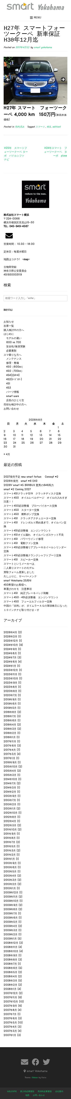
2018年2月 (10, 733)
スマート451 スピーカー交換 (21, 559)
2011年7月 (9, 842)
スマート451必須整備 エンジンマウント (27, 530)
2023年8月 (10, 686)
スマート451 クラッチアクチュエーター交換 (30, 518)
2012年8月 (10, 816)
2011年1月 (9, 858)
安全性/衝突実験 (14, 346)
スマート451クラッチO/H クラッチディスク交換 (32, 493)
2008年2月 (10, 984)
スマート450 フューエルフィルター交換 (28, 601)
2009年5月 (10, 921)
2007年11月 (10, 997)
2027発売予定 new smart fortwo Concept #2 (31, 476)
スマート (40, 126)
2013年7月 (10, 800)
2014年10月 (10, 779)
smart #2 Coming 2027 (17, 489)
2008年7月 (10, 963)
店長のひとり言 (14, 400)
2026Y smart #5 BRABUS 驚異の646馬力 (29, 485)
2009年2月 (10, 934)
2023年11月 (10, 674)
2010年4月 (10, 875)
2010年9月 (10, 863)
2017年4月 (10, 749)
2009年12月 (11, 892)
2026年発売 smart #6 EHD (20, 480)
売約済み (19, 126)
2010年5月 (10, 871)
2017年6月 (10, 745)
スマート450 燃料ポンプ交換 (21, 514)
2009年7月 (10, 913)
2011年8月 (10, 837)
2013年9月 (10, 796)
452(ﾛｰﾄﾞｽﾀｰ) (13, 379)
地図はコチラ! (17, 259)
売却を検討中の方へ (15, 404)
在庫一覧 (9, 325)
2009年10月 (11, 900)
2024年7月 (10, 657)
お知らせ (9, 321)
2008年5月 (10, 972)
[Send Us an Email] (24, 1062)
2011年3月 (10, 850)
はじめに (9, 333)
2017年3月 (10, 754)
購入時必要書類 (27, 1091)
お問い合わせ (11, 408)
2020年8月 (10, 691)
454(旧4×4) (11, 375)
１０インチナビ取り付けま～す (21, 609)
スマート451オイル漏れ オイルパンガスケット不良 (34, 534)
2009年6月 (11, 917)
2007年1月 (10, 1035)
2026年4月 (10, 632)
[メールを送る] (9, 235)
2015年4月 (10, 770)
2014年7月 (10, 783)
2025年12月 (11, 640)
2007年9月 (10, 1005)
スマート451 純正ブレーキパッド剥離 (26, 593)
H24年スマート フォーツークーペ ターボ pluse (55, 151)
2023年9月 (10, 682)
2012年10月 (10, 812)
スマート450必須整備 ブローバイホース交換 (30, 505)
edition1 (56, 126)
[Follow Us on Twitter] (46, 1062)
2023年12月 (11, 670)
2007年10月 (11, 1001)
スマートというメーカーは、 (20, 563)
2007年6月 (10, 1018)
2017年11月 (10, 741)
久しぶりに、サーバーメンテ (20, 576)
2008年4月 (10, 976)
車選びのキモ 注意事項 (19, 588)
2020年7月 (10, 695)
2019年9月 (10, 699)
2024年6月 (10, 661)
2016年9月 (10, 762)
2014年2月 (10, 791)
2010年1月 (10, 888)
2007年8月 (10, 1010)
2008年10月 (11, 951)
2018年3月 (10, 728)
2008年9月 (10, 955)
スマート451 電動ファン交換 (21, 543)
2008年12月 (11, 942)
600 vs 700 (12, 342)
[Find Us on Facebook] (35, 1062)
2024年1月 (10, 665)
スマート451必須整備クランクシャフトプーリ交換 (32, 555)
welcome (12, 1091)
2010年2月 (10, 884)
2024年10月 (11, 644)
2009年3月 (10, 930)
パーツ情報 (11, 391)
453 (49, 126)
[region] (35, 81)
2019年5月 (10, 707)
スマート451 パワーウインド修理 (23, 538)
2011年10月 (10, 829)
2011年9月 (10, 833)
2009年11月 (11, 896)
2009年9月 (11, 905)
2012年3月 (10, 825)
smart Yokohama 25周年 (18, 580)
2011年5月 (10, 846)
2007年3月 (10, 1030)
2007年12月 (11, 993)
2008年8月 (10, 959)
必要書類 (10, 350)
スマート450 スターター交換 (21, 509)
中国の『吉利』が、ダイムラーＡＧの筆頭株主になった (35, 605)
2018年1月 (10, 737)
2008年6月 (10, 968)
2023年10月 (11, 678)
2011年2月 (10, 854)
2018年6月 (10, 720)
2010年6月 (10, 867)
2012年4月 (10, 821)
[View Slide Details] (35, 81)
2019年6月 (10, 703)
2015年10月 (10, 766)
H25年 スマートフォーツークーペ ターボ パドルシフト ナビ (16, 153)
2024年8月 (10, 653)
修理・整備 (11, 362)
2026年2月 (10, 636)
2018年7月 (10, 716)
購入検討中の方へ (14, 330)
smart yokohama (43, 47)
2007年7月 (10, 1014)
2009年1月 (10, 938)
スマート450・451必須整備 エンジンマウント (31, 597)
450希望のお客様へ (15, 584)
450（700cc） (14, 370)
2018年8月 (10, 712)
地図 (27, 1095)
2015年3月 (10, 775)
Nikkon (35, 1077)
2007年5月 (10, 1022)
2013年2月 (10, 804)
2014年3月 (10, 787)
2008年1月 (10, 989)
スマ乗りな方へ (12, 354)
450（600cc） (14, 366)
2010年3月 (10, 879)
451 (7, 383)
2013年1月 (10, 808)
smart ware (11, 396)
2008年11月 (10, 947)
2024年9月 (10, 649)
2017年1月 (9, 758)
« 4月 (7, 454)
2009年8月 (10, 909)
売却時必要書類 (45, 1091)
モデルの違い (12, 338)
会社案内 (59, 1091)
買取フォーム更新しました (19, 572)
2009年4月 (10, 926)
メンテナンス (12, 358)
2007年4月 (10, 1026)
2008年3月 (10, 980)
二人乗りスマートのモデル (19, 567)
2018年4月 (10, 724)
